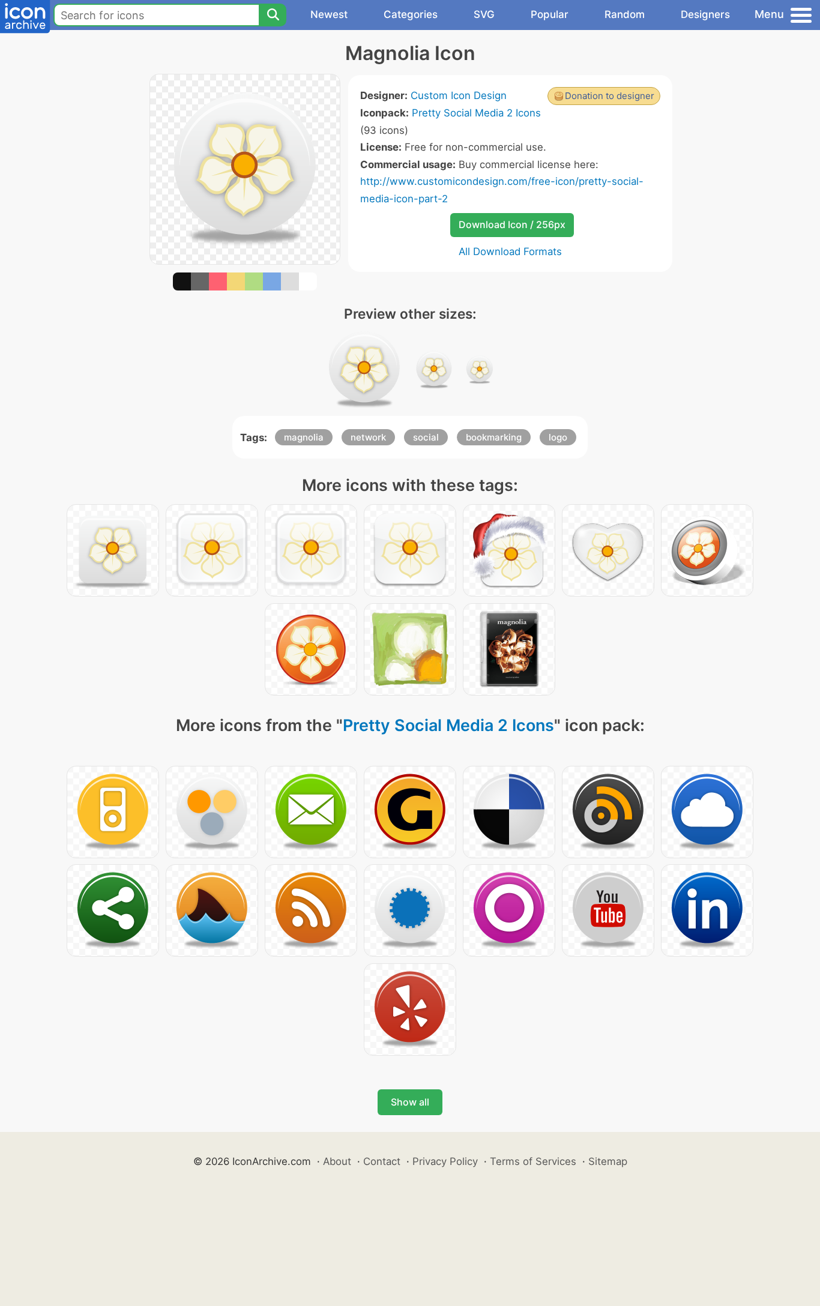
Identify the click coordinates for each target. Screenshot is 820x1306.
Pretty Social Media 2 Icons (476, 113)
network (368, 437)
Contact (381, 1161)
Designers (705, 14)
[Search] (272, 15)
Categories (411, 14)
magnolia (304, 437)
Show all (410, 1102)
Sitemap (607, 1161)
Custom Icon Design (459, 95)
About (337, 1161)
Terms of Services (533, 1161)
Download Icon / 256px (512, 224)
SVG (484, 14)
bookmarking (494, 437)
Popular (549, 14)
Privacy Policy (445, 1161)
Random (624, 14)
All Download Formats (510, 251)
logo (558, 437)
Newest (329, 14)
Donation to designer (609, 95)
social (426, 437)
